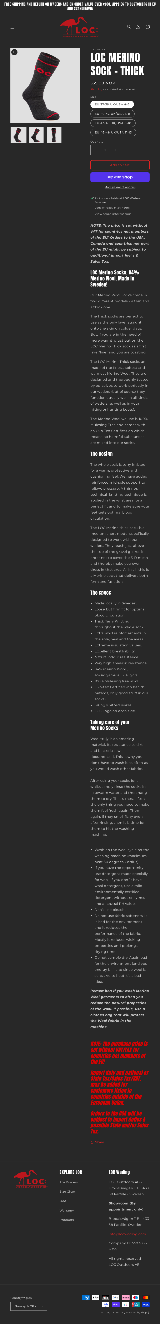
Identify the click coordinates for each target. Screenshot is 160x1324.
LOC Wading (118, 1312)
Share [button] (99, 1142)
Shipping (96, 89)
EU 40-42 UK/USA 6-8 (112, 114)
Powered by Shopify (138, 1312)
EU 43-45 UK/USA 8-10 (113, 123)
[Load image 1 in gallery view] (18, 135)
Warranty (67, 1210)
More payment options (120, 187)
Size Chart (68, 1191)
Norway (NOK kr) (27, 1306)
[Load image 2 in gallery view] (36, 135)
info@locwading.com (127, 1234)
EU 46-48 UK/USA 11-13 (113, 132)
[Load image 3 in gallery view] (54, 135)
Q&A (63, 1201)
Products (67, 1220)
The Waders (69, 1182)
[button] (12, 26)
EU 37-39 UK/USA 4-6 (112, 104)
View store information (113, 214)
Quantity (96, 141)
